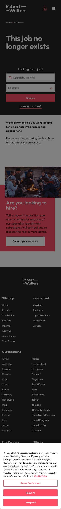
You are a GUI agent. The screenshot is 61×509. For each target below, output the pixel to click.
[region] (30, 476)
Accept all (30, 502)
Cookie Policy (40, 476)
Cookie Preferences (30, 483)
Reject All (30, 492)
